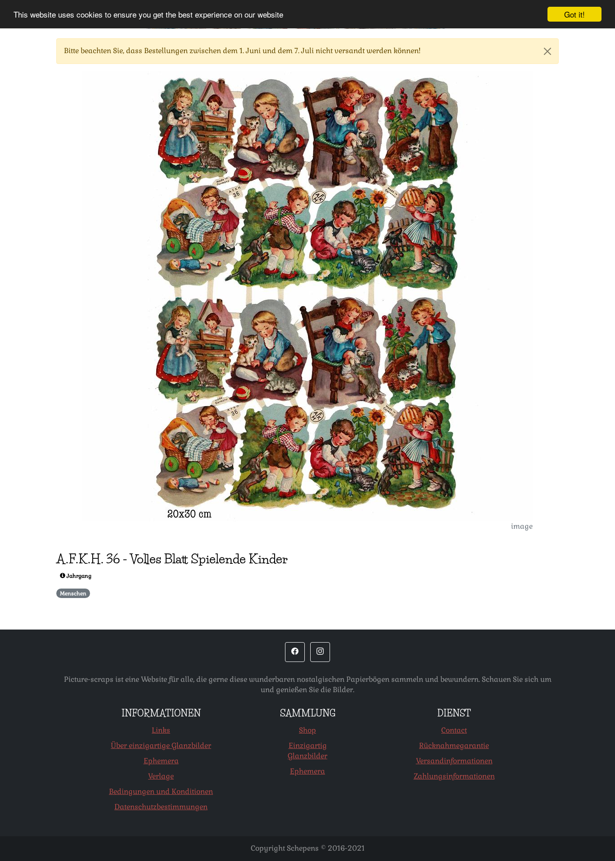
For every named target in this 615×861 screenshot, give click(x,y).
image (522, 526)
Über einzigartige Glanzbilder (161, 745)
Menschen (73, 593)
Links (161, 730)
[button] (295, 652)
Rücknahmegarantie (454, 745)
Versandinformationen (454, 761)
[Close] (547, 51)
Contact (454, 730)
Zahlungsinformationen (454, 776)
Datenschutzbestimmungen (161, 806)
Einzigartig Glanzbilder (307, 751)
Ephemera (161, 761)
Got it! (574, 14)
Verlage (161, 776)
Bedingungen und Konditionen (161, 791)
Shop (307, 730)
